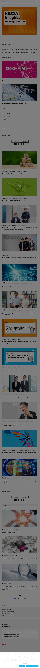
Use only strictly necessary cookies (32, 665)
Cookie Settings (4, 665)
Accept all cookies (22, 665)
